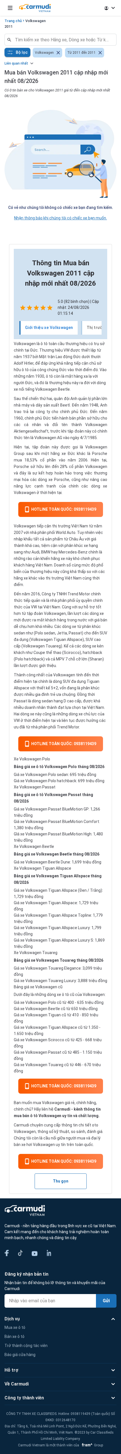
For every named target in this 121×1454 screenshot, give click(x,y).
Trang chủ (13, 21)
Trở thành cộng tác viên (26, 1345)
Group (91, 1445)
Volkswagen (35, 21)
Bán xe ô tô (14, 1336)
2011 (8, 26)
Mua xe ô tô (15, 1327)
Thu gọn (60, 1181)
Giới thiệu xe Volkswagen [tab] (49, 327)
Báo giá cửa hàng (20, 1354)
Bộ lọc (22, 52)
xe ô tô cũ (65, 994)
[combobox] (63, 39)
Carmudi (62, 1109)
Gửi (106, 1300)
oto (95, 1125)
